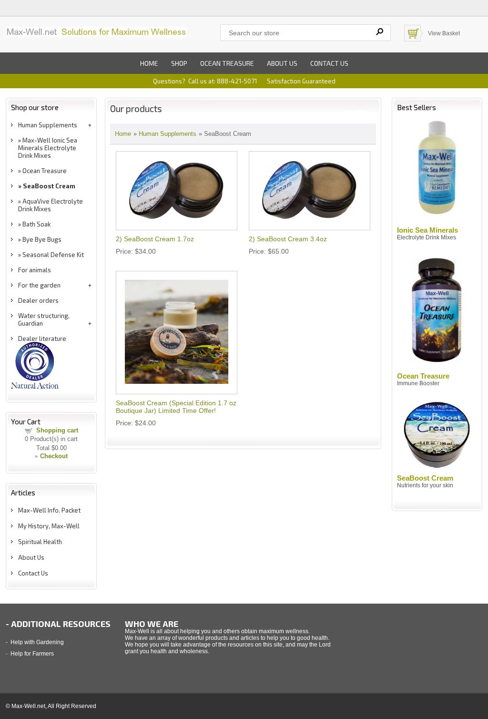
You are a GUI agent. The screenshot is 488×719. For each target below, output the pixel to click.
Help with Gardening (37, 642)
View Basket (444, 33)
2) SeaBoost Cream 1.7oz (155, 239)
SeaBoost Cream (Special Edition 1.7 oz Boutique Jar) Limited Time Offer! (176, 406)
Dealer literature (42, 338)
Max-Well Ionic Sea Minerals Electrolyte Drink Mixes (47, 147)
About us (282, 63)
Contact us (329, 63)
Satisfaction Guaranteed (301, 81)
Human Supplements (47, 125)
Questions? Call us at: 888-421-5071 (205, 81)
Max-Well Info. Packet (49, 510)
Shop (179, 63)
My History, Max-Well (49, 526)
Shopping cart (57, 430)
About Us (31, 557)
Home (149, 63)
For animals (34, 270)
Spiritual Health (40, 541)
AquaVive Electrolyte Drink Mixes (50, 205)
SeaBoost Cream (49, 186)
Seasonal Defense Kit (53, 254)
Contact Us (33, 573)
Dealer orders (38, 300)
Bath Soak (36, 224)
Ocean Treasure (227, 63)
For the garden (39, 285)
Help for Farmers (32, 653)
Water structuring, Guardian (44, 319)
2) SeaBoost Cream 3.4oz (288, 239)
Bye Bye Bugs (41, 239)
